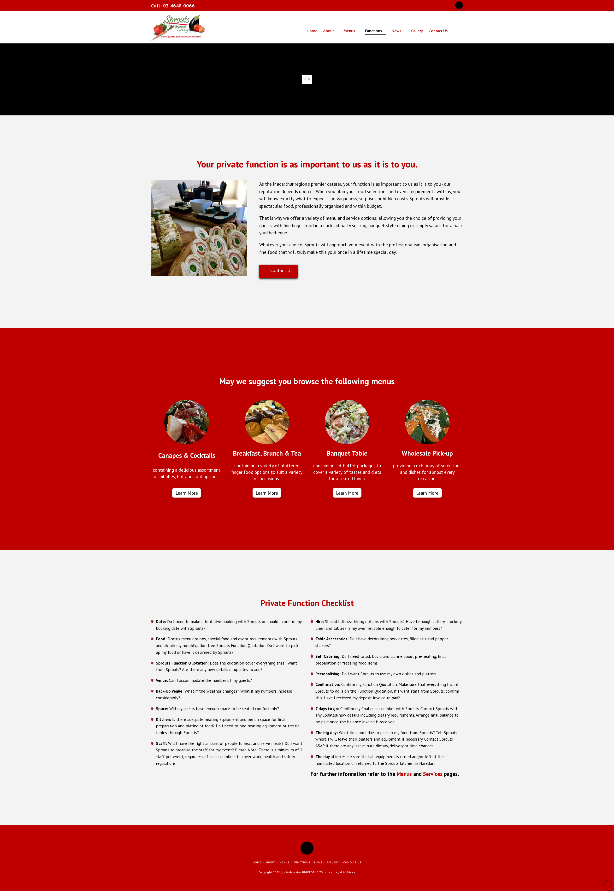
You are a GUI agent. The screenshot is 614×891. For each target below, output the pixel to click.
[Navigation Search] (459, 27)
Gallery (332, 862)
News (318, 862)
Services (433, 773)
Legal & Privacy (345, 872)
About (270, 862)
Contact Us (281, 270)
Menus (404, 773)
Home (257, 862)
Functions (302, 862)
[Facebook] (459, 5)
